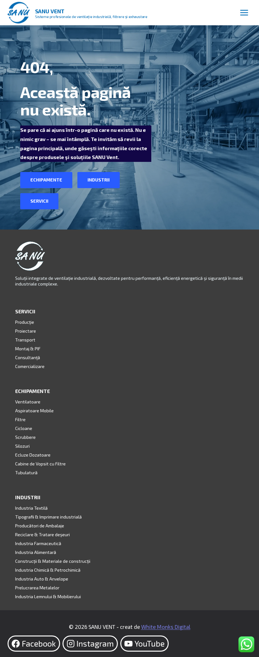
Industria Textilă (31, 508)
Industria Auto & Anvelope (41, 578)
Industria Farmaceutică (38, 543)
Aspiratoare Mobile (34, 410)
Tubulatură (26, 472)
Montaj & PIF (27, 348)
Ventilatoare (27, 401)
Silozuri (22, 446)
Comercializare (30, 366)
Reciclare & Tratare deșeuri (42, 534)
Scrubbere (25, 437)
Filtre (20, 419)
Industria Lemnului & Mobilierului (48, 596)
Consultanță (27, 357)
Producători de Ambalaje (39, 525)
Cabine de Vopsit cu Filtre (40, 463)
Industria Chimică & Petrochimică (48, 570)
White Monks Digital (165, 626)
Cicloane (23, 428)
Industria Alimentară (35, 552)
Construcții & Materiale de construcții (52, 561)
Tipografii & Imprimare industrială (48, 516)
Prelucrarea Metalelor (37, 587)
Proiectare (25, 331)
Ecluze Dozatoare (33, 454)
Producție (24, 322)
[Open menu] (244, 12)
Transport (25, 339)
